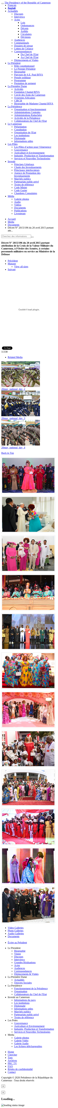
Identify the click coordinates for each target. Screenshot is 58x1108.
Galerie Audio (21, 1043)
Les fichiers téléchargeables (28, 1046)
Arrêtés (24, 31)
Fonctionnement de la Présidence (31, 988)
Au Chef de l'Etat (29, 57)
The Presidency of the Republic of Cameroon (28, 2)
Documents (20, 207)
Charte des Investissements (27, 167)
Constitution (20, 129)
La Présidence (15, 106)
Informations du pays (25, 1000)
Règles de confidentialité (20, 1069)
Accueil (12, 219)
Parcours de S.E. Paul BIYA (28, 74)
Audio (17, 202)
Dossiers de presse (23, 45)
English (11, 8)
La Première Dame (17, 86)
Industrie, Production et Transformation (34, 155)
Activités (18, 89)
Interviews (19, 16)
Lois (23, 22)
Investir (11, 161)
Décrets (24, 28)
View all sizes (21, 266)
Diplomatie (19, 138)
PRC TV (12, 1063)
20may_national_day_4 (13, 447)
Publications (20, 210)
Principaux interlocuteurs (26, 170)
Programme (20, 80)
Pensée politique (22, 77)
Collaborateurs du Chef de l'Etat (30, 121)
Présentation (20, 126)
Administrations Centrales (27, 112)
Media (11, 222)
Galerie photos (21, 199)
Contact (12, 1072)
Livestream (19, 213)
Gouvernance (21, 150)
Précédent (13, 260)
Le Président (14, 63)
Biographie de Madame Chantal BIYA (33, 103)
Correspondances (23, 51)
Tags (10, 1057)
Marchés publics (22, 178)
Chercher (12, 1054)
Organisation (20, 991)
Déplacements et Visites (26, 60)
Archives (12, 1060)
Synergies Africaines (24, 97)
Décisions (26, 37)
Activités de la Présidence (27, 118)
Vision (17, 953)
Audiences (19, 40)
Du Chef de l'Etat (29, 54)
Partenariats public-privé (26, 181)
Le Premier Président (24, 69)
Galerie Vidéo (21, 1040)
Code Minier (20, 187)
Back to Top (7, 453)
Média (11, 196)
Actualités (13, 11)
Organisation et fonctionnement (30, 109)
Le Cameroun (15, 123)
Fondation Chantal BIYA (27, 92)
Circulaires (26, 34)
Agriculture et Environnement (29, 152)
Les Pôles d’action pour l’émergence (32, 147)
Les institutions (21, 135)
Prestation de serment (25, 83)
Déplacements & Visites (26, 974)
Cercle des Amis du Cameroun (29, 95)
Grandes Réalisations (25, 962)
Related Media (15, 357)
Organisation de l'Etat (25, 132)
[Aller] (32, 237)
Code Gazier (20, 190)
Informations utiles (23, 141)
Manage (12, 263)
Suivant (11, 269)
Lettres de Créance (23, 48)
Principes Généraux (24, 164)
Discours (18, 14)
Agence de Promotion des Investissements (27, 174)
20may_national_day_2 (13, 389)
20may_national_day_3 (13, 418)
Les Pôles (13, 144)
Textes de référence (24, 184)
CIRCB (18, 100)
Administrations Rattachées (28, 115)
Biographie (19, 71)
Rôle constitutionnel (24, 66)
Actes (17, 19)
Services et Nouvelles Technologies (32, 158)
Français (12, 5)
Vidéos (17, 204)
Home (11, 1051)
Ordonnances (27, 25)
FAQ (10, 1066)
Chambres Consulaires (25, 193)
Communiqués (21, 42)
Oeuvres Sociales (23, 982)
